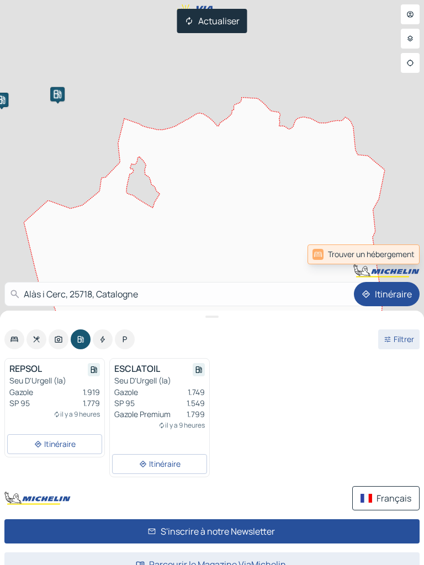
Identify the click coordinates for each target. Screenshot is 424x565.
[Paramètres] (410, 39)
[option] (14, 339)
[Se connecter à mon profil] (410, 14)
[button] (57, 94)
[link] (364, 254)
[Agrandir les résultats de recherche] (212, 317)
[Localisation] (410, 63)
